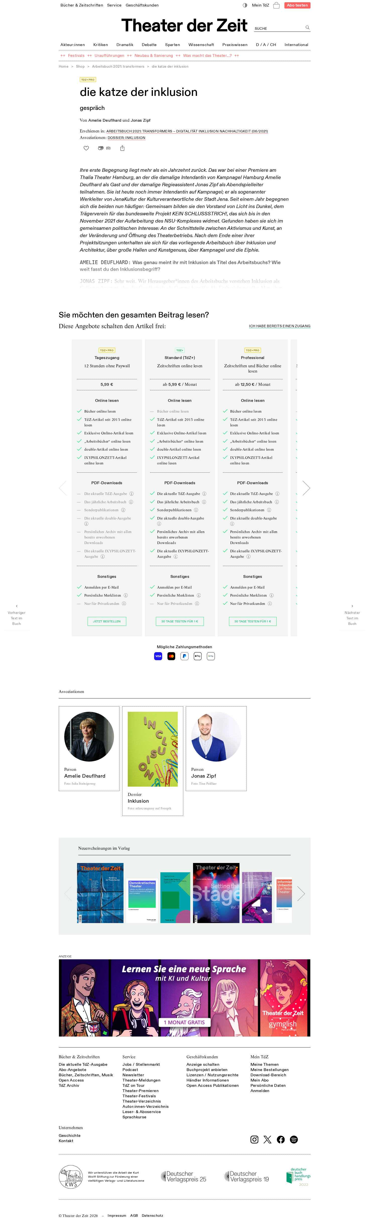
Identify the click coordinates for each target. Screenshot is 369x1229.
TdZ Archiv (69, 1085)
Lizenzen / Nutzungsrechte (213, 1075)
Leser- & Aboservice (141, 1111)
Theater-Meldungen (141, 1080)
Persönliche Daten (268, 1085)
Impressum (117, 1215)
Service (128, 1057)
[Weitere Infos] (132, 494)
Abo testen (297, 5)
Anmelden (260, 1090)
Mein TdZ (260, 1057)
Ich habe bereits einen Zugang (279, 326)
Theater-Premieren (140, 1090)
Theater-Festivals (139, 1096)
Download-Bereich (268, 1075)
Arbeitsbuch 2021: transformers (118, 66)
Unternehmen (71, 1127)
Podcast (130, 1069)
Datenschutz (152, 1215)
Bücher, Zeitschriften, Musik (86, 1075)
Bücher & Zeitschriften (79, 1057)
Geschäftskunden (202, 1057)
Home (64, 66)
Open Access (71, 1080)
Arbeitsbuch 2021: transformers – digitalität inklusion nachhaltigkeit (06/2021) (187, 131)
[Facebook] (281, 1140)
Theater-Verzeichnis (141, 1101)
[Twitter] (268, 1139)
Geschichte (70, 1135)
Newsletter (133, 1075)
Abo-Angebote (73, 1069)
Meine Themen (265, 1064)
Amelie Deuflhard (104, 120)
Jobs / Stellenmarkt (141, 1064)
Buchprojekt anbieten (207, 1069)
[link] (81, 5)
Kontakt (66, 1140)
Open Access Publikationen (213, 1085)
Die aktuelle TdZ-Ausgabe (83, 1064)
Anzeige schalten (203, 1064)
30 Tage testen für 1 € (179, 621)
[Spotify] (294, 1140)
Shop (80, 66)
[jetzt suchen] (308, 28)
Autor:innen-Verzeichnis (145, 1106)
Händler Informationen (208, 1080)
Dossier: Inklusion (127, 138)
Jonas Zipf (141, 120)
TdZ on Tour (133, 1085)
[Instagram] (255, 1140)
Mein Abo (260, 1080)
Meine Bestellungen (270, 1069)
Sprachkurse (134, 1117)
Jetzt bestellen (107, 621)
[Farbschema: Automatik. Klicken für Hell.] (245, 5)
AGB (134, 1215)
